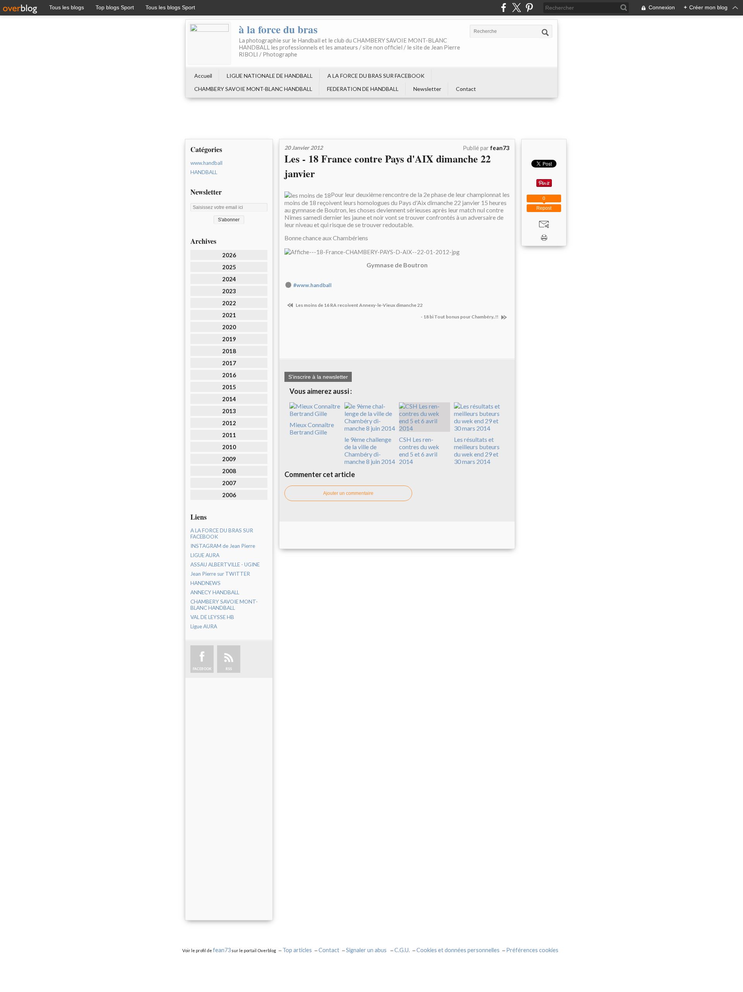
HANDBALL (203, 172)
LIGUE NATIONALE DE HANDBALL (270, 75)
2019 (229, 338)
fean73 (222, 950)
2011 (229, 434)
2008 (229, 470)
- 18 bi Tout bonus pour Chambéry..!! (460, 317)
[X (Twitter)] (516, 7)
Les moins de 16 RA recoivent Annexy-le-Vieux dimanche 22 (359, 305)
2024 (229, 278)
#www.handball (312, 285)
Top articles (297, 950)
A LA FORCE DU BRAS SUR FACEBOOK (376, 75)
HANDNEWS (205, 583)
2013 (229, 410)
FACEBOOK (202, 669)
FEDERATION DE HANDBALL (363, 89)
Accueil (203, 75)
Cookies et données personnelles (458, 950)
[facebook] (503, 7)
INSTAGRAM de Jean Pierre (222, 546)
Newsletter (427, 89)
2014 (229, 398)
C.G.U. (402, 950)
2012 (229, 422)
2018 (229, 350)
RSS (229, 669)
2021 (229, 314)
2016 (229, 374)
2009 (229, 458)
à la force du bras (278, 29)
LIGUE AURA (204, 555)
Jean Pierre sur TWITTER (220, 574)
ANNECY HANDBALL (214, 592)
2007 (229, 482)
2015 (229, 386)
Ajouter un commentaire (348, 493)
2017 (229, 362)
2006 (229, 494)
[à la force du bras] (209, 43)
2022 (229, 302)
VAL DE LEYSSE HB (212, 617)
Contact (466, 89)
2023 (229, 290)
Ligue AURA (203, 626)
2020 (229, 326)
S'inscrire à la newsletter (318, 377)
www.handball (206, 163)
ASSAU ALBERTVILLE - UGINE (225, 564)
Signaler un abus (367, 950)
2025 (229, 266)
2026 (229, 254)
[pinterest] (529, 7)
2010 (229, 446)
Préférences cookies (532, 950)
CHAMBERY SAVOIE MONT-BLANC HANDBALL (253, 89)
